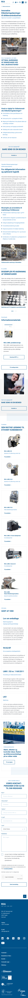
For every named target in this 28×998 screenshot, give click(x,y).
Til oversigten (9, 762)
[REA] (5, 2)
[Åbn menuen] (26, 2)
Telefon (3, 809)
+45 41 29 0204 (5, 924)
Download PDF (13, 357)
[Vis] (14, 252)
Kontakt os (14, 155)
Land (2, 825)
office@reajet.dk (5, 931)
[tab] (12, 311)
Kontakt (3, 959)
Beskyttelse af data (6, 955)
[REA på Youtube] (2, 943)
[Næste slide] (5, 289)
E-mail (2, 817)
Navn (2, 792)
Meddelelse (4, 833)
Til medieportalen (14, 367)
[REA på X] (13, 938)
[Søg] (20, 2)
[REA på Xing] (19, 938)
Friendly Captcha (19, 878)
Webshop (3, 965)
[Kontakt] (24, 896)
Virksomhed (4, 801)
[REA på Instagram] (24, 938)
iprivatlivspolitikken (8, 868)
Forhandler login (5, 962)
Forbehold (3, 952)
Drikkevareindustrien (6, 6)
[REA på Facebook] (8, 938)
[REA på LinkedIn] (2, 938)
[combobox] (14, 829)
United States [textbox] (6, 829)
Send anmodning (14, 884)
